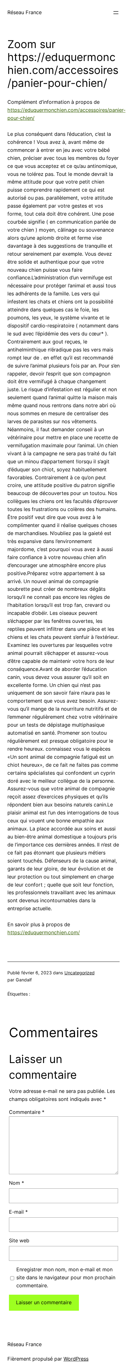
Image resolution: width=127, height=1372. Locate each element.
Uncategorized (79, 972)
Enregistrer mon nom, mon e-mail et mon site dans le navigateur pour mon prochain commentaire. (65, 1277)
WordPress (75, 1359)
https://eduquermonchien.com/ (43, 932)
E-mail (18, 1212)
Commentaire (26, 1112)
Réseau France (24, 12)
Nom (16, 1183)
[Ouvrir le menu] (116, 12)
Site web (19, 1240)
